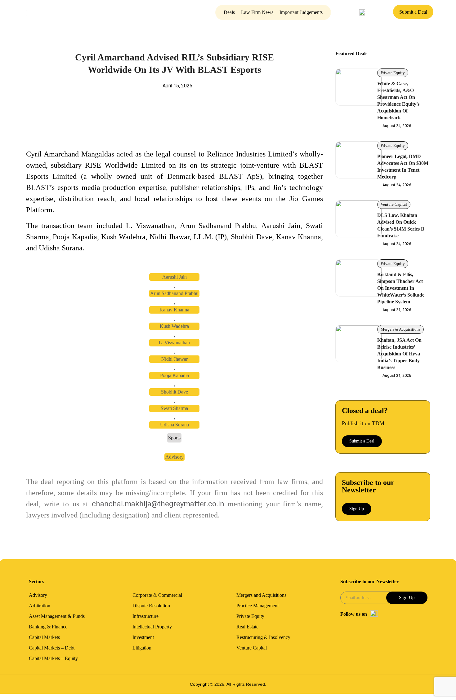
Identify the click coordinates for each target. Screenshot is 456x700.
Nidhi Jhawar (174, 359)
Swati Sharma (174, 408)
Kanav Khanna (174, 309)
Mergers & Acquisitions (400, 329)
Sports (174, 437)
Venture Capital (394, 204)
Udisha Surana (174, 424)
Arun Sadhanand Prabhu (174, 293)
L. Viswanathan (174, 342)
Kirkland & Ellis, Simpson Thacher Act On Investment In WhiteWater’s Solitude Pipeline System (400, 288)
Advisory (174, 457)
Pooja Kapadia (174, 375)
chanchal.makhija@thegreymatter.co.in (158, 504)
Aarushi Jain (174, 277)
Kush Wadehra (174, 326)
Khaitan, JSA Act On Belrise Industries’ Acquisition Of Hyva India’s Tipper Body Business (399, 353)
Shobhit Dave (174, 391)
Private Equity (393, 72)
